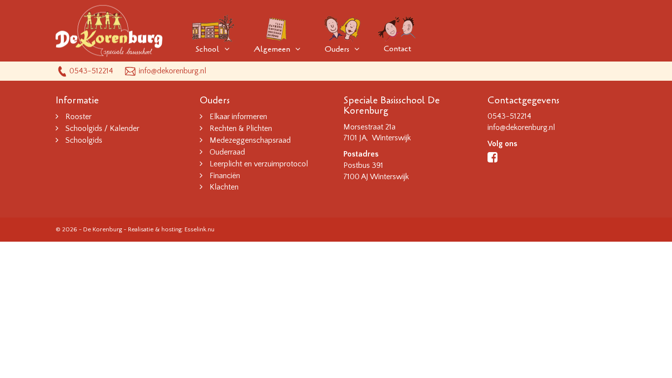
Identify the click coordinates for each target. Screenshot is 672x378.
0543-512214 (91, 70)
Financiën (225, 175)
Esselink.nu (199, 229)
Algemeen (272, 49)
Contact (397, 48)
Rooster (78, 116)
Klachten (224, 187)
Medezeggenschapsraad (250, 140)
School (207, 49)
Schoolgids (83, 140)
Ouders (337, 49)
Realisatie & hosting (155, 229)
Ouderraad (227, 152)
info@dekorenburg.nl (172, 70)
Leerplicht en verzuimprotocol (259, 163)
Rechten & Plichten (241, 128)
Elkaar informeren (238, 116)
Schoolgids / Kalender (102, 128)
